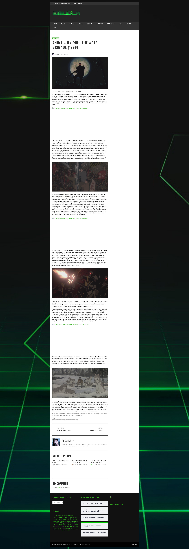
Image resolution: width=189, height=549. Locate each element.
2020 (63, 530)
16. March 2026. (64, 464)
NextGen (64, 528)
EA (69, 526)
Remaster (75, 519)
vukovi (76, 419)
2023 (69, 517)
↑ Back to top (134, 544)
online (72, 517)
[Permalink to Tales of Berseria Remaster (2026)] (60, 471)
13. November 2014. (64, 54)
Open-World (66, 523)
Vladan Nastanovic (96, 464)
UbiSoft (55, 526)
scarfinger (71, 419)
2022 (73, 521)
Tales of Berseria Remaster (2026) (60, 461)
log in (59, 487)
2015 (58, 526)
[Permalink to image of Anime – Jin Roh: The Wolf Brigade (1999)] (80, 73)
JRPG (66, 515)
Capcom (70, 521)
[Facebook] (123, 3)
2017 (76, 521)
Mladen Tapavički (77, 464)
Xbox (69, 515)
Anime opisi (56, 38)
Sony (65, 524)
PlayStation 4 (59, 517)
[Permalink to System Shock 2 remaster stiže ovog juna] (80, 471)
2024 (70, 523)
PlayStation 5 (59, 524)
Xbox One (72, 528)
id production (61, 419)
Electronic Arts (56, 528)
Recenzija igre (64, 521)
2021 (61, 523)
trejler (70, 519)
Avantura (74, 523)
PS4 (66, 517)
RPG (58, 523)
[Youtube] (132, 3)
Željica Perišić (57, 464)
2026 (68, 530)
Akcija (73, 515)
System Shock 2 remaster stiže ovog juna (79, 461)
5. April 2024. (104, 464)
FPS (67, 527)
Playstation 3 (63, 526)
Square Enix (56, 521)
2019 (76, 525)
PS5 (67, 529)
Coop (74, 526)
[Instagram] (126, 3)
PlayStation (63, 519)
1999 (54, 419)
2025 (77, 528)
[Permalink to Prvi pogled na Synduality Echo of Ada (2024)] (99, 471)
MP (60, 528)
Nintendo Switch (71, 524)
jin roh (67, 419)
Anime (56, 419)
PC (71, 526)
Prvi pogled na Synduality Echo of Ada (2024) (99, 461)
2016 (77, 527)
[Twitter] (129, 3)
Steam (63, 515)
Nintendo (58, 515)
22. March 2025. (84, 464)
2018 (66, 530)
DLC (56, 523)
